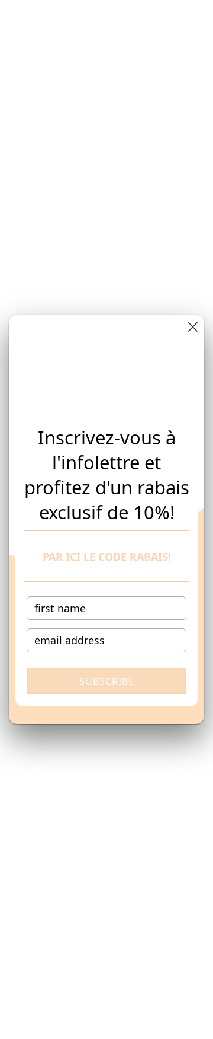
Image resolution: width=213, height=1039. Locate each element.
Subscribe (106, 681)
